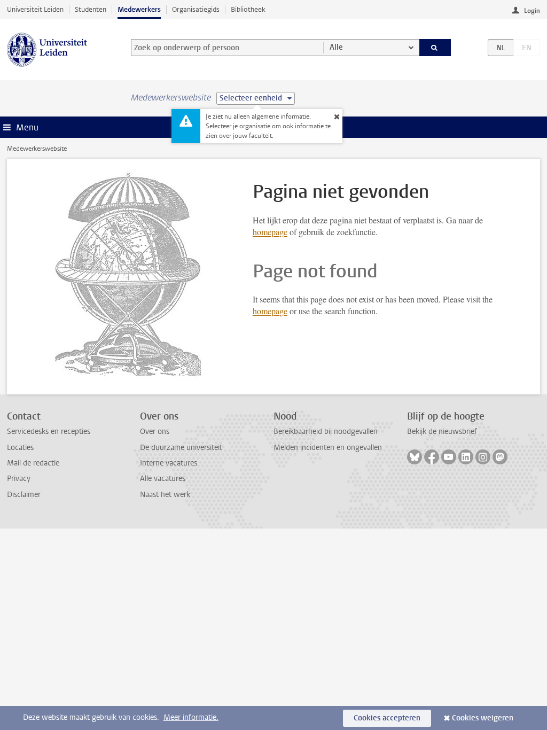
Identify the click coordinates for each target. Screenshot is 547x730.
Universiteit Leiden (35, 9)
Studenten (90, 9)
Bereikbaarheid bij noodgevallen (326, 431)
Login (532, 10)
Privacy (18, 478)
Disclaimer (24, 495)
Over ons (154, 431)
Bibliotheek (248, 9)
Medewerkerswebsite (37, 148)
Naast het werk (165, 495)
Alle (336, 47)
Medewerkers (139, 9)
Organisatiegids (196, 9)
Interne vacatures (168, 463)
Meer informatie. (190, 717)
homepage (270, 231)
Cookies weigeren (482, 718)
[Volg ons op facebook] (431, 456)
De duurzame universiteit (181, 447)
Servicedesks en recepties (48, 431)
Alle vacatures (162, 478)
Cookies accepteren (387, 718)
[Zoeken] (435, 47)
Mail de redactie (33, 463)
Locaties (20, 447)
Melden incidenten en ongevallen (328, 447)
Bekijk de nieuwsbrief (442, 431)
